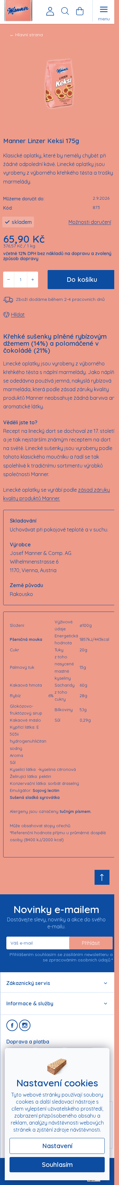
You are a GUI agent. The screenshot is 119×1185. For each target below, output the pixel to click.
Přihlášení (50, 11)
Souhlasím (57, 1164)
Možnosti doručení (90, 222)
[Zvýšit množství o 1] (32, 280)
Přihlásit (91, 943)
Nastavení (57, 1146)
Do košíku (82, 279)
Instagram (24, 1025)
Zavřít (38, 314)
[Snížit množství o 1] (8, 280)
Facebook (12, 1025)
